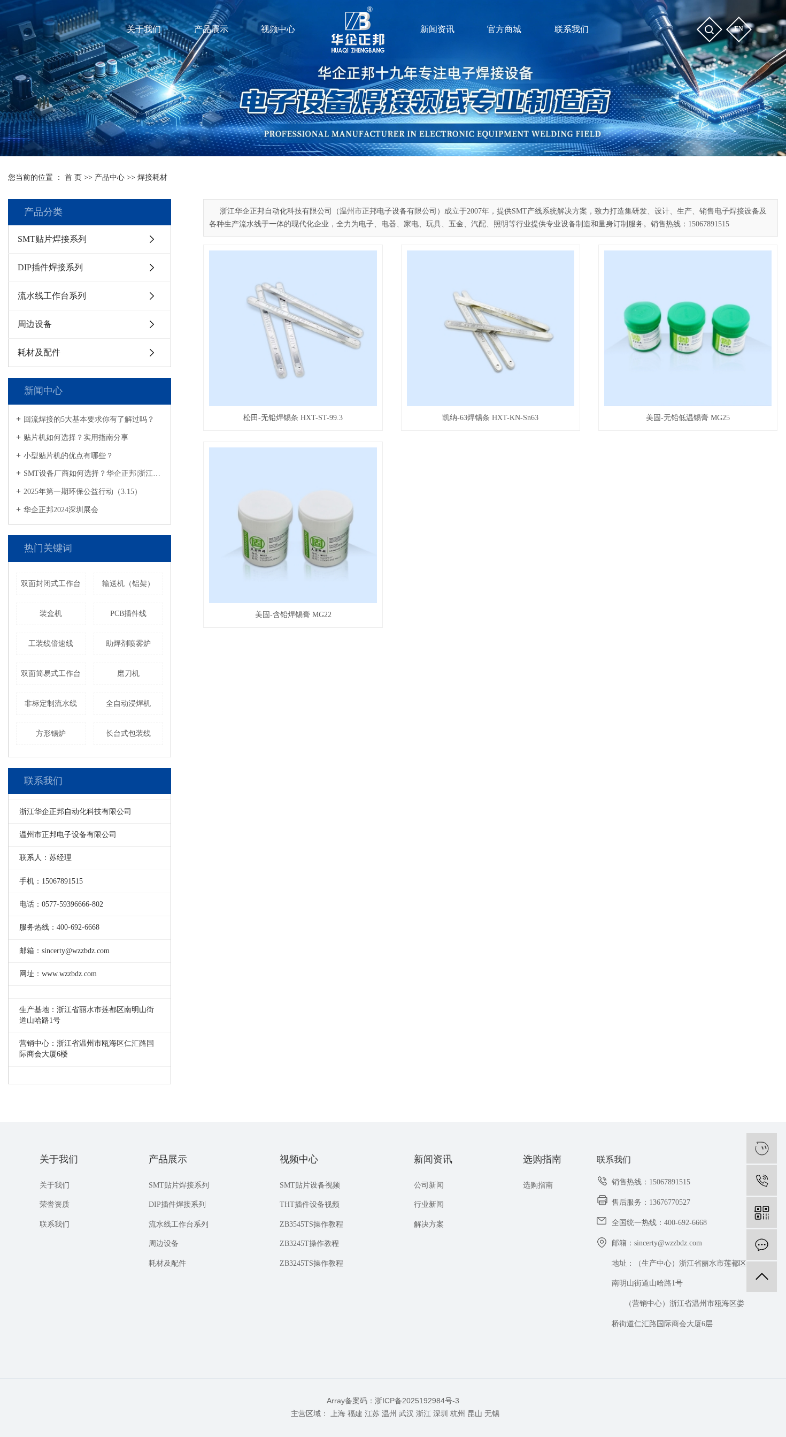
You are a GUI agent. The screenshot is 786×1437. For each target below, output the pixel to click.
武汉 (406, 1413)
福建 (355, 1413)
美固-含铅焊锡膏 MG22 (293, 615)
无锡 (491, 1413)
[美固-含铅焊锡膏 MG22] (293, 525)
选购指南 (542, 1159)
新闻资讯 (433, 1159)
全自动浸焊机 (128, 704)
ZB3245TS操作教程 (311, 1263)
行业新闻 (429, 1204)
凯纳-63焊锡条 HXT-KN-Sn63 (490, 418)
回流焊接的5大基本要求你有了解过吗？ (89, 419)
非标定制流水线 (51, 704)
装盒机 (51, 614)
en (738, 29)
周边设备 (35, 324)
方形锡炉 (51, 733)
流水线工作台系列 (52, 295)
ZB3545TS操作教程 (311, 1224)
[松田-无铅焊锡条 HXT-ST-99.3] (293, 328)
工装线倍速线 (50, 644)
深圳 (440, 1413)
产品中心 (110, 177)
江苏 (372, 1413)
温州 (389, 1413)
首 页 (73, 177)
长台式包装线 (128, 733)
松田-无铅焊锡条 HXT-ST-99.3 (293, 418)
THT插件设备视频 (310, 1204)
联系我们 (55, 1224)
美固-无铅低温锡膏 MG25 (688, 418)
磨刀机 (128, 674)
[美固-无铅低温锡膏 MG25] (688, 328)
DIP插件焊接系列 (50, 267)
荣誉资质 (55, 1204)
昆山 (474, 1413)
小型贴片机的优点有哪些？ (68, 456)
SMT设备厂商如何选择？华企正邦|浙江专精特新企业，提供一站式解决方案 (93, 473)
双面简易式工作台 (51, 674)
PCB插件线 (128, 614)
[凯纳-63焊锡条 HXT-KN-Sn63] (491, 328)
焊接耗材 (152, 177)
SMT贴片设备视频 (310, 1185)
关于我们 (59, 1159)
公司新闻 (429, 1185)
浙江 (423, 1413)
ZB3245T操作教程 (309, 1244)
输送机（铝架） (128, 584)
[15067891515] (761, 1180)
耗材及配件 (39, 352)
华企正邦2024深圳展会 (61, 510)
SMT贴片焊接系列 (52, 239)
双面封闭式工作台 (51, 584)
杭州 (457, 1413)
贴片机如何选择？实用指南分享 (76, 438)
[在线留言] (761, 1244)
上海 (337, 1413)
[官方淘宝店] (761, 1148)
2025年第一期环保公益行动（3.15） (83, 492)
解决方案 (429, 1224)
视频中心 (299, 1159)
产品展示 (168, 1159)
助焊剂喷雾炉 (128, 644)
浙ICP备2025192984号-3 (417, 1400)
